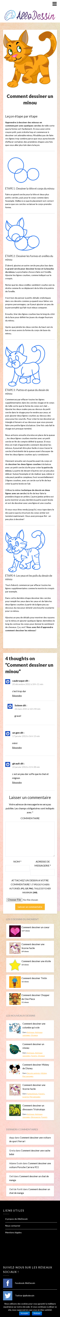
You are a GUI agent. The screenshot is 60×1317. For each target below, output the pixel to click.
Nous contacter (12, 1225)
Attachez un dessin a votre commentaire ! (30, 886)
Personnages (27, 1076)
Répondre (17, 695)
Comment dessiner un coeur (36, 927)
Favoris (34, 1056)
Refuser (37, 1313)
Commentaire (30, 818)
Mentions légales (13, 1232)
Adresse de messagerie (42, 863)
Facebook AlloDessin (25, 1283)
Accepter (24, 1313)
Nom (17, 861)
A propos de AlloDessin (16, 1219)
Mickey (44, 1073)
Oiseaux (34, 1035)
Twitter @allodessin (24, 1295)
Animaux (30, 1032)
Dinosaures (35, 1117)
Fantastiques (32, 1094)
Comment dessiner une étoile (36, 961)
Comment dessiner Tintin (34, 978)
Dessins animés (33, 1073)
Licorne (25, 1097)
